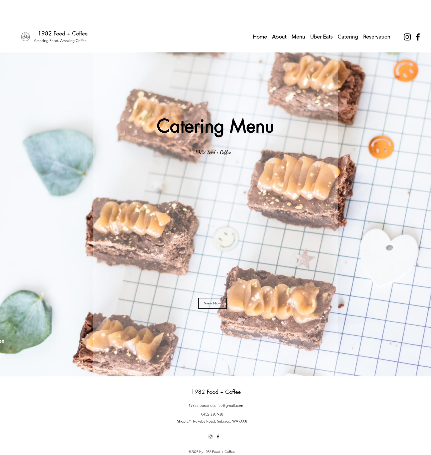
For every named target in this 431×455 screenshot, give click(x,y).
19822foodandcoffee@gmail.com (216, 405)
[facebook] (418, 37)
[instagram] (407, 37)
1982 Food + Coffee (63, 33)
